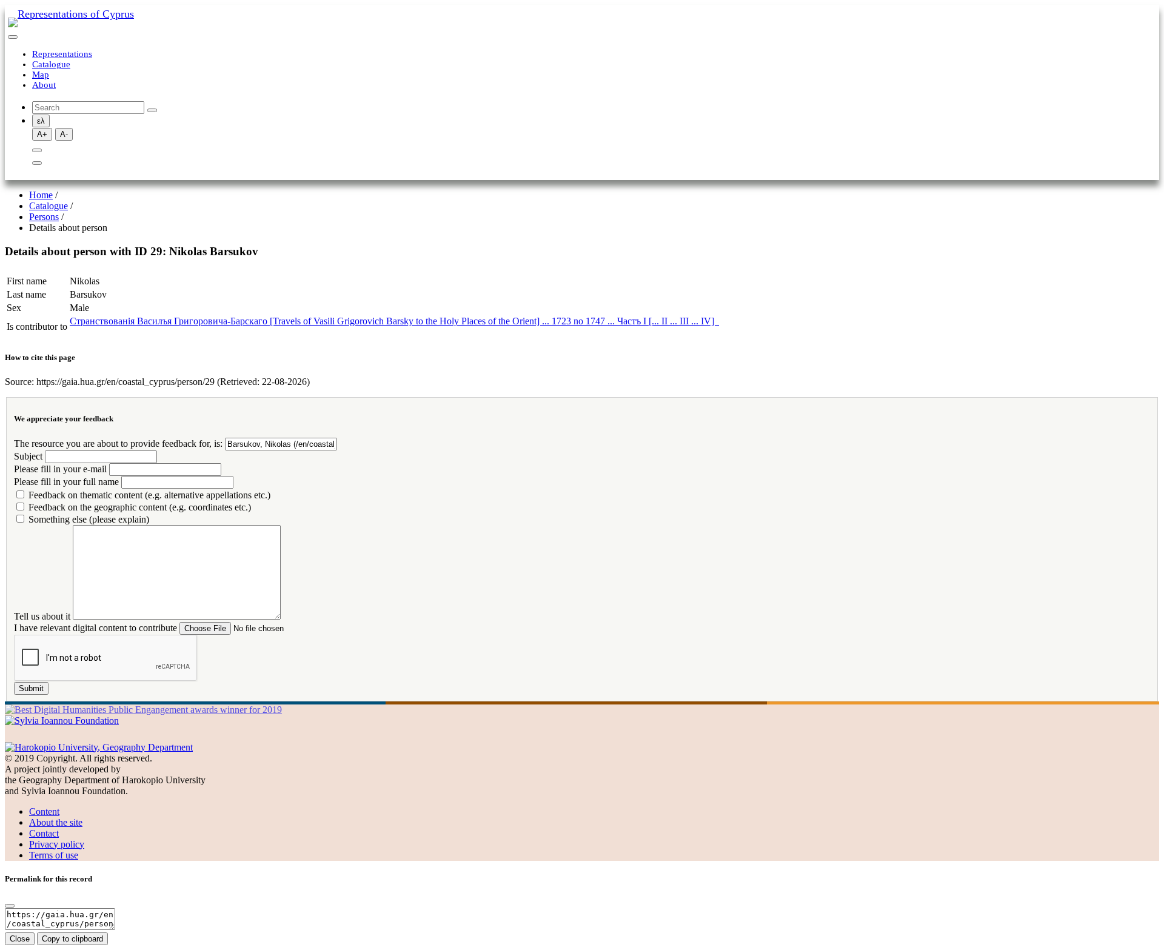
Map (40, 74)
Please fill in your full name (66, 482)
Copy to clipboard (72, 938)
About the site (55, 822)
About (44, 85)
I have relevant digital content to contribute (95, 628)
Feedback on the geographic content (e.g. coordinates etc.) (139, 507)
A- (64, 134)
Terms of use (53, 855)
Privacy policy (56, 844)
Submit (31, 688)
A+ (42, 134)
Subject (28, 456)
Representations (62, 54)
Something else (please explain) (88, 519)
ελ (41, 120)
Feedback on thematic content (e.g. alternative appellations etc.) (149, 495)
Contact (44, 833)
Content (44, 811)
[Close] (10, 906)
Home (41, 195)
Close (20, 938)
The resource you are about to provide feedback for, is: (118, 443)
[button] (37, 150)
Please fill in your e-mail (60, 469)
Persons (44, 217)
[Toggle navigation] (13, 37)
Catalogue (51, 64)
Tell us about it (42, 616)
